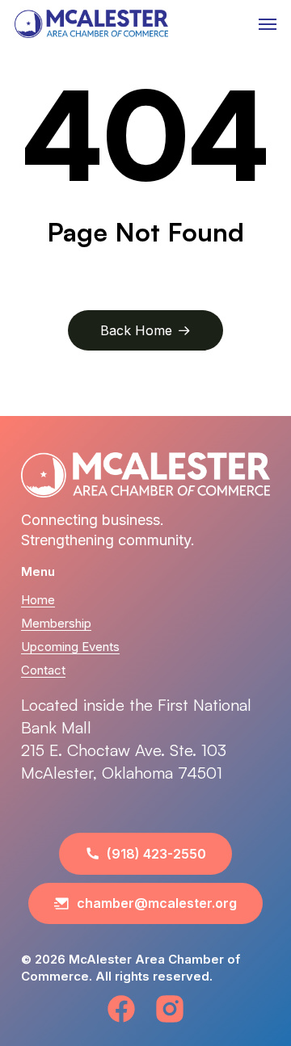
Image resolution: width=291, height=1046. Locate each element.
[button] (267, 24)
